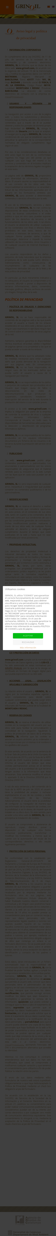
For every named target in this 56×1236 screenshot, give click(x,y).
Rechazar (28, 642)
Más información (28, 647)
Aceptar (28, 636)
